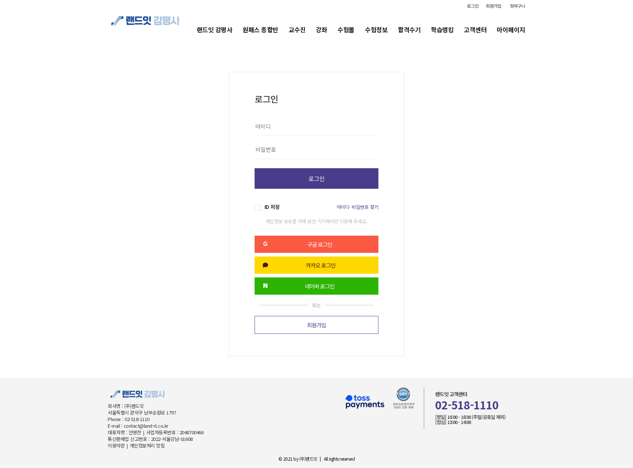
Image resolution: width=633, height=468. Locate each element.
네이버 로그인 (319, 286)
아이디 (343, 206)
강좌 (321, 29)
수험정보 (376, 29)
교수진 (297, 29)
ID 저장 (271, 206)
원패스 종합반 (260, 29)
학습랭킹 (442, 29)
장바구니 (517, 6)
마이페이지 (511, 29)
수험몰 (346, 29)
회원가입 (493, 6)
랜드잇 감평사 (215, 29)
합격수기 (409, 29)
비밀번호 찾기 (365, 206)
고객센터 (475, 29)
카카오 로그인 (321, 265)
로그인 (473, 6)
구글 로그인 (319, 244)
